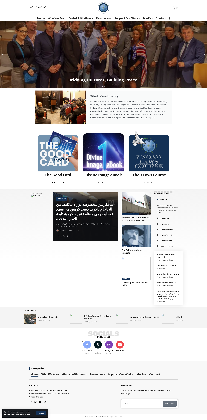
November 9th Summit (48, 317)
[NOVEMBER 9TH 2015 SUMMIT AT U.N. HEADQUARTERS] (136, 203)
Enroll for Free (149, 183)
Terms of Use (24, 414)
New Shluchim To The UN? (168, 274)
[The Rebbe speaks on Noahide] (136, 236)
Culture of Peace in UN (166, 266)
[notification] (165, 8)
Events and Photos (130, 214)
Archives (125, 246)
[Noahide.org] (103, 8)
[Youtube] (120, 348)
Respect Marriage (166, 229)
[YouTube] (40, 8)
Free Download (103, 183)
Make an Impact (58, 183)
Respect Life (164, 224)
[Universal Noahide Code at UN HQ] (122, 319)
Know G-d (163, 199)
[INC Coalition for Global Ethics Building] (76, 319)
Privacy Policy (9, 414)
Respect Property (166, 235)
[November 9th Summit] (30, 319)
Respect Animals (165, 240)
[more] (169, 18)
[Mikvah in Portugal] (168, 319)
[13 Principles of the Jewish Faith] (136, 268)
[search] (169, 8)
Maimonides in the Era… (167, 283)
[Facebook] (31, 8)
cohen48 (63, 230)
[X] (35, 8)
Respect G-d (164, 218)
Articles (62, 199)
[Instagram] (44, 8)
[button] (2, 54)
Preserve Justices (166, 246)
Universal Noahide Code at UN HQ (144, 317)
